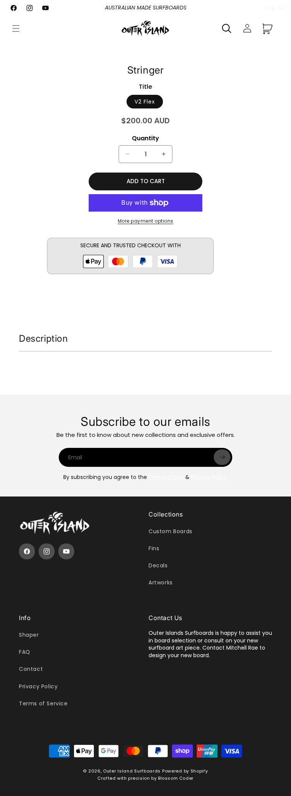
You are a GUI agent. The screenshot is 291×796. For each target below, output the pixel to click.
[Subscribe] (222, 457)
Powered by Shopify (185, 771)
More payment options (146, 221)
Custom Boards (170, 531)
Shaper (29, 635)
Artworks (161, 582)
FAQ (24, 652)
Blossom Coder (176, 778)
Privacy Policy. (209, 477)
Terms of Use (167, 477)
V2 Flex (145, 101)
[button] (16, 28)
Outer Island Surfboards (132, 771)
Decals (158, 565)
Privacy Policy (38, 686)
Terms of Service (43, 703)
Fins (154, 548)
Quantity (145, 138)
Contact (31, 669)
